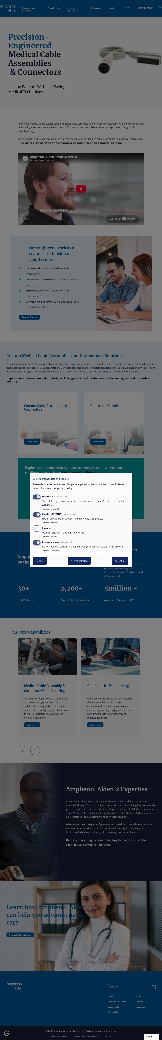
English (149, 1037)
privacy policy (64, 488)
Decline (40, 560)
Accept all (120, 560)
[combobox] (151, 1037)
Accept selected (79, 560)
